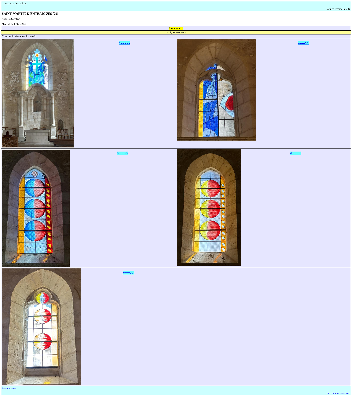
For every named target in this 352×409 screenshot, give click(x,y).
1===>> (124, 43)
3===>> (122, 153)
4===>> (295, 153)
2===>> (303, 43)
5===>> (128, 272)
